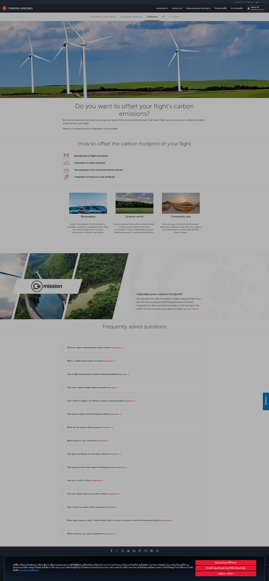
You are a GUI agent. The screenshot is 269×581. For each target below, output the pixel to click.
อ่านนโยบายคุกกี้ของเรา (29, 570)
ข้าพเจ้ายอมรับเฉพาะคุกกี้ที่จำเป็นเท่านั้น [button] (225, 568)
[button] (225, 573)
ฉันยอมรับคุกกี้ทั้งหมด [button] (225, 562)
